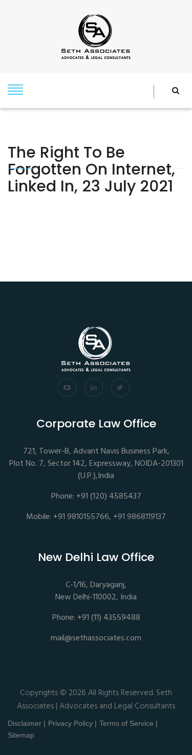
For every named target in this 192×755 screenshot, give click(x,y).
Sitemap (21, 735)
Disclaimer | (27, 723)
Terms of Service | (128, 723)
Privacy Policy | (72, 723)
